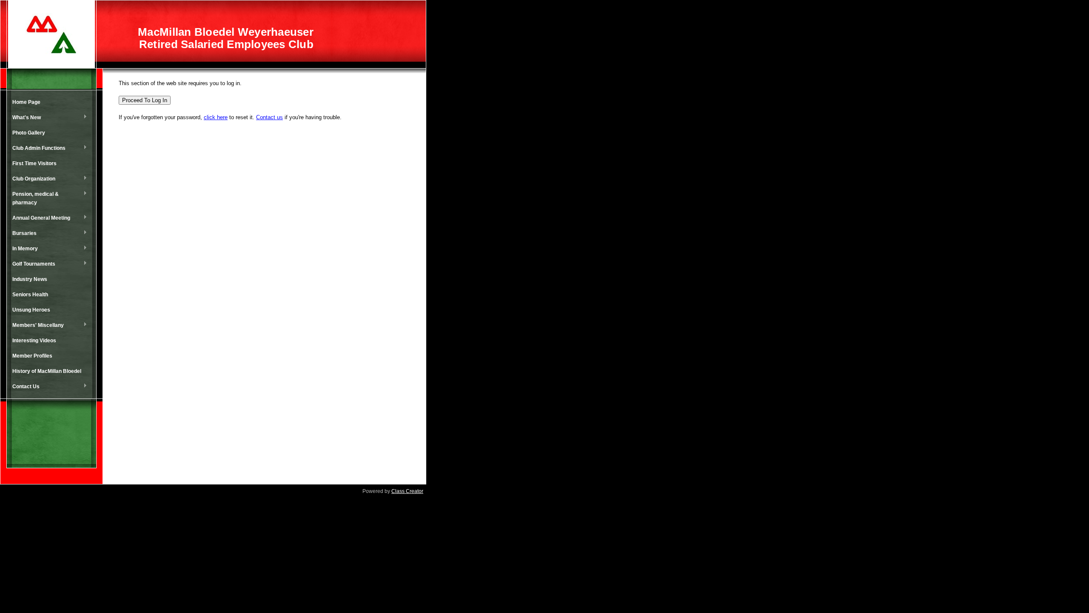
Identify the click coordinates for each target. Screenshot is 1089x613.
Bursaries (22, 233)
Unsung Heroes (31, 310)
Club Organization (31, 179)
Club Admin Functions (37, 148)
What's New (24, 118)
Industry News (29, 279)
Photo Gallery (28, 133)
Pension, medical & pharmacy (33, 198)
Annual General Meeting (39, 218)
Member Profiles (32, 356)
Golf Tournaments (31, 264)
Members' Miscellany (36, 325)
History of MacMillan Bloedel (46, 371)
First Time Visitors (34, 163)
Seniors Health (30, 295)
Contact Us (24, 387)
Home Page (26, 102)
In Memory (23, 249)
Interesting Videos (34, 341)
